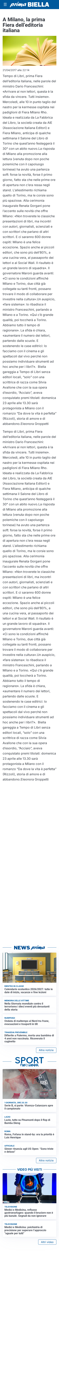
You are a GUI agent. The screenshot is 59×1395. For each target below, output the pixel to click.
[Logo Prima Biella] (29, 4)
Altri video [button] (47, 1242)
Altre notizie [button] (46, 1050)
